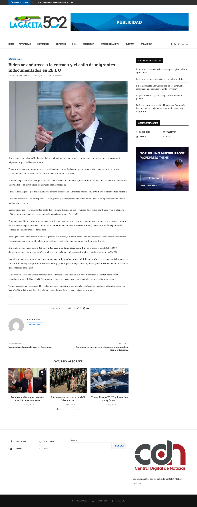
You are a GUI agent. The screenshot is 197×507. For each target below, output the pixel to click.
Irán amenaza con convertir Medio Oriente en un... (68, 399)
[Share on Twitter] (78, 308)
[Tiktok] (178, 43)
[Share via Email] (87, 308)
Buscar (74, 440)
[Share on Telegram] (84, 308)
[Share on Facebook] (74, 308)
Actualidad (25, 44)
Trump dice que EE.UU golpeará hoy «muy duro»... (109, 399)
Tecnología (88, 44)
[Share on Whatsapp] (81, 308)
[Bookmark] (187, 43)
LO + (74, 44)
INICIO (11, 44)
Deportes (61, 44)
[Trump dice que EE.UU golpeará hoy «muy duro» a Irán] (109, 380)
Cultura (130, 44)
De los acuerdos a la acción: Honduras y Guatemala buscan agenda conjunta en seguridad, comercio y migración (160, 108)
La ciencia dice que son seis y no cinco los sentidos (160, 78)
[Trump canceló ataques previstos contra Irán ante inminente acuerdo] (27, 380)
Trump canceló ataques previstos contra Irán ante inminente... (27, 399)
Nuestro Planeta (110, 44)
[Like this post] (71, 308)
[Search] (183, 43)
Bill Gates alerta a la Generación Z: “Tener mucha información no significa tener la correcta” (159, 87)
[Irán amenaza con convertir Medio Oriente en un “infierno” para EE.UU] (69, 380)
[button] (33, 2)
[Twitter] (175, 43)
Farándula (146, 44)
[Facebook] (171, 43)
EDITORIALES (43, 44)
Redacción (24, 75)
